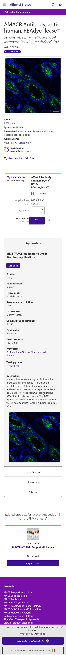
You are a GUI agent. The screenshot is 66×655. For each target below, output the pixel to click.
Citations (34, 492)
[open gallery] (33, 85)
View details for (22, 158)
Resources (34, 482)
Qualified (12, 365)
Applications (34, 243)
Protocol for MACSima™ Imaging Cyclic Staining (27, 353)
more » (28, 151)
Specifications (34, 472)
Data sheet (40, 193)
